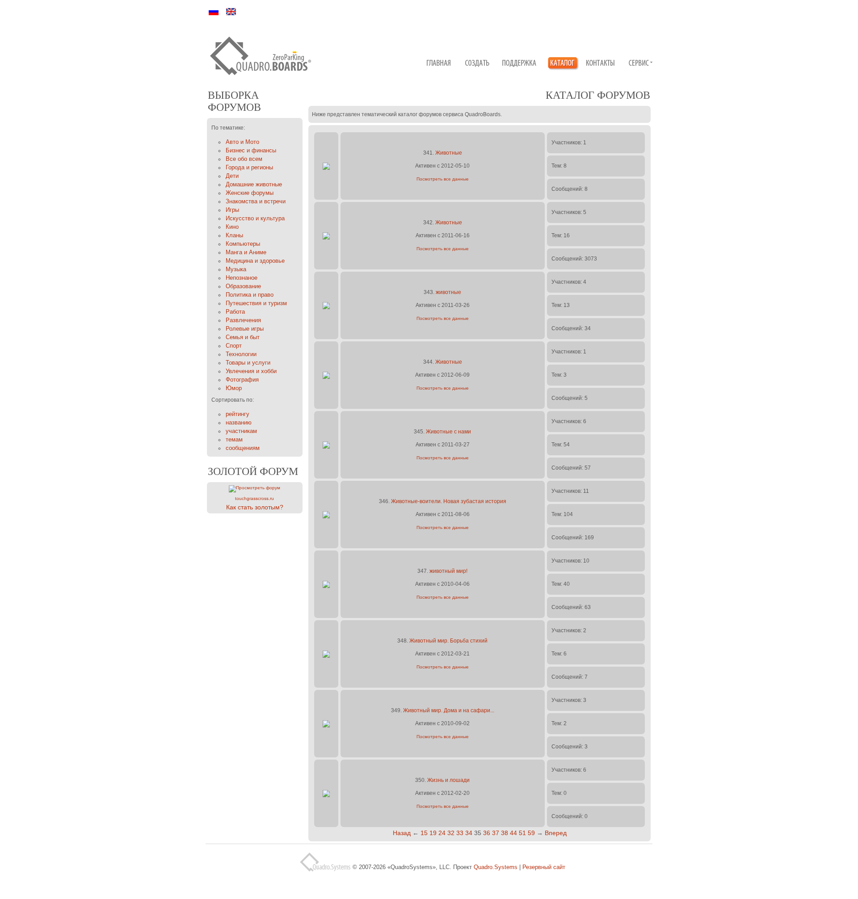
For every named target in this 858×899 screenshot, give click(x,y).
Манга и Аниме (246, 252)
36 (486, 832)
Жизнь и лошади (448, 780)
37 (495, 832)
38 (504, 832)
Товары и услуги (248, 362)
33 (459, 832)
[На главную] (260, 56)
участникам (241, 431)
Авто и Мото (242, 142)
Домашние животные (254, 184)
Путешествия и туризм (256, 303)
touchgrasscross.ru (254, 498)
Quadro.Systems (495, 867)
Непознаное (241, 277)
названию (239, 422)
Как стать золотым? (254, 507)
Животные (448, 153)
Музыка (236, 269)
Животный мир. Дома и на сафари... (448, 710)
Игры (232, 209)
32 (450, 832)
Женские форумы (249, 192)
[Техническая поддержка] (520, 64)
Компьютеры (243, 243)
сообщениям (243, 448)
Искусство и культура (255, 218)
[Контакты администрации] (602, 64)
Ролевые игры (245, 328)
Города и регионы (249, 167)
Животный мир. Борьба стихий (448, 641)
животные (448, 292)
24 (442, 832)
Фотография (242, 379)
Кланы (234, 235)
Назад (402, 832)
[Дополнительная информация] (640, 64)
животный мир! (448, 571)
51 (522, 832)
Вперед (556, 832)
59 (531, 832)
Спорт (234, 345)
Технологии (241, 354)
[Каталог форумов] (562, 64)
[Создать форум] (477, 64)
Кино (232, 226)
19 (433, 832)
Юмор (234, 388)
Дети (232, 175)
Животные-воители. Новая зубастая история (448, 501)
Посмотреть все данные (442, 178)
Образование (243, 286)
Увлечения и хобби (251, 371)
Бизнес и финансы (251, 150)
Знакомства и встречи (256, 201)
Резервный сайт (543, 867)
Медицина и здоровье (255, 260)
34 (468, 832)
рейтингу (237, 414)
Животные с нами (448, 431)
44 (513, 832)
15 (424, 832)
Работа (235, 311)
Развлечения (243, 320)
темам (234, 439)
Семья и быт (243, 337)
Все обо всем (244, 158)
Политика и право (249, 294)
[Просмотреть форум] (254, 488)
